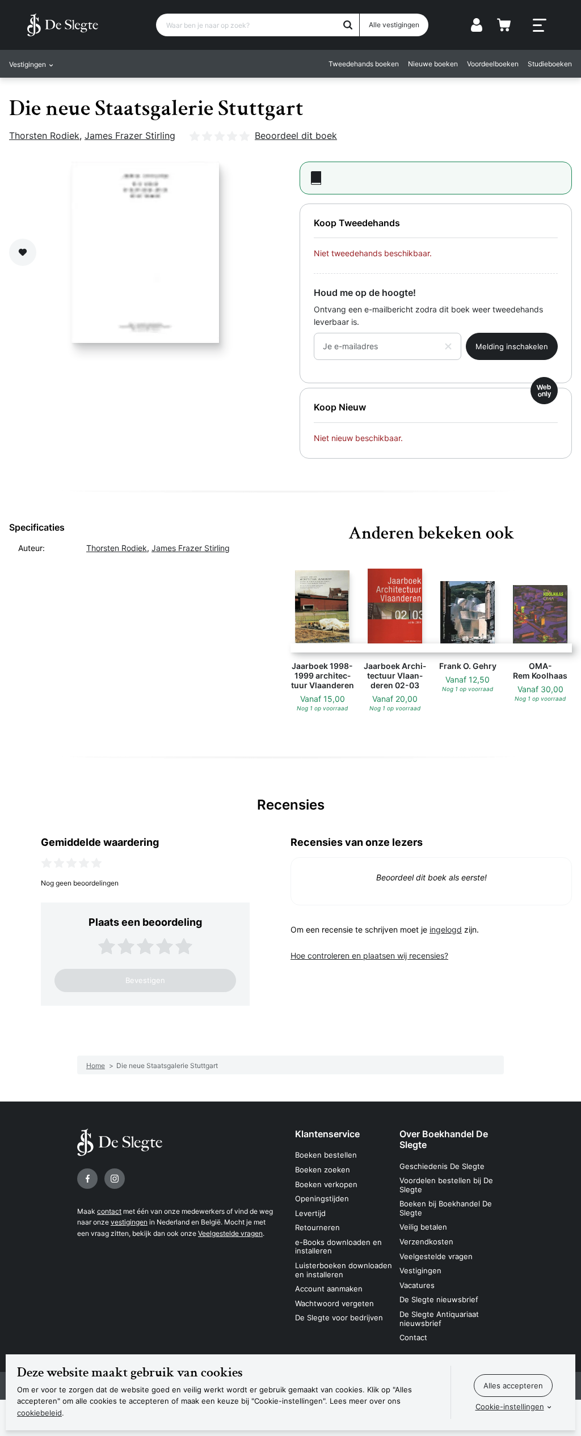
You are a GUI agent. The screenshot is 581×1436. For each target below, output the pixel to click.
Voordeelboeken (493, 64)
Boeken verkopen (326, 1184)
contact (109, 1211)
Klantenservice (327, 1134)
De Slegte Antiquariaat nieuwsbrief (439, 1319)
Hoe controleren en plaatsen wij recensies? (369, 955)
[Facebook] (87, 1178)
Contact (413, 1337)
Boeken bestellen (326, 1154)
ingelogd (446, 929)
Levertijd (310, 1213)
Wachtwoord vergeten (334, 1303)
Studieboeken (550, 64)
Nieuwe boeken (433, 64)
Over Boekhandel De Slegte (443, 1139)
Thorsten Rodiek (44, 135)
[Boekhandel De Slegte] (62, 25)
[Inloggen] (476, 25)
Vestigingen (420, 1270)
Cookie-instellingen (509, 1406)
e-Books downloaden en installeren (338, 1247)
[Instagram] (114, 1178)
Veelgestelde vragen (230, 1233)
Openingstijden (322, 1198)
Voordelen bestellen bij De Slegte (446, 1185)
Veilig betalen (423, 1226)
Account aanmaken (329, 1288)
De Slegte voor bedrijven (339, 1317)
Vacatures (417, 1285)
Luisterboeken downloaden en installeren (343, 1270)
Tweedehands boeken (364, 64)
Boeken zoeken (322, 1169)
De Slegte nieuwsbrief (438, 1299)
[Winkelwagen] (503, 25)
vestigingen (129, 1222)
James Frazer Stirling (130, 135)
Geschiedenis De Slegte (442, 1166)
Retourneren (317, 1227)
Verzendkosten (426, 1241)
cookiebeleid (39, 1412)
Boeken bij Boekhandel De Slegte (445, 1208)
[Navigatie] (539, 25)
